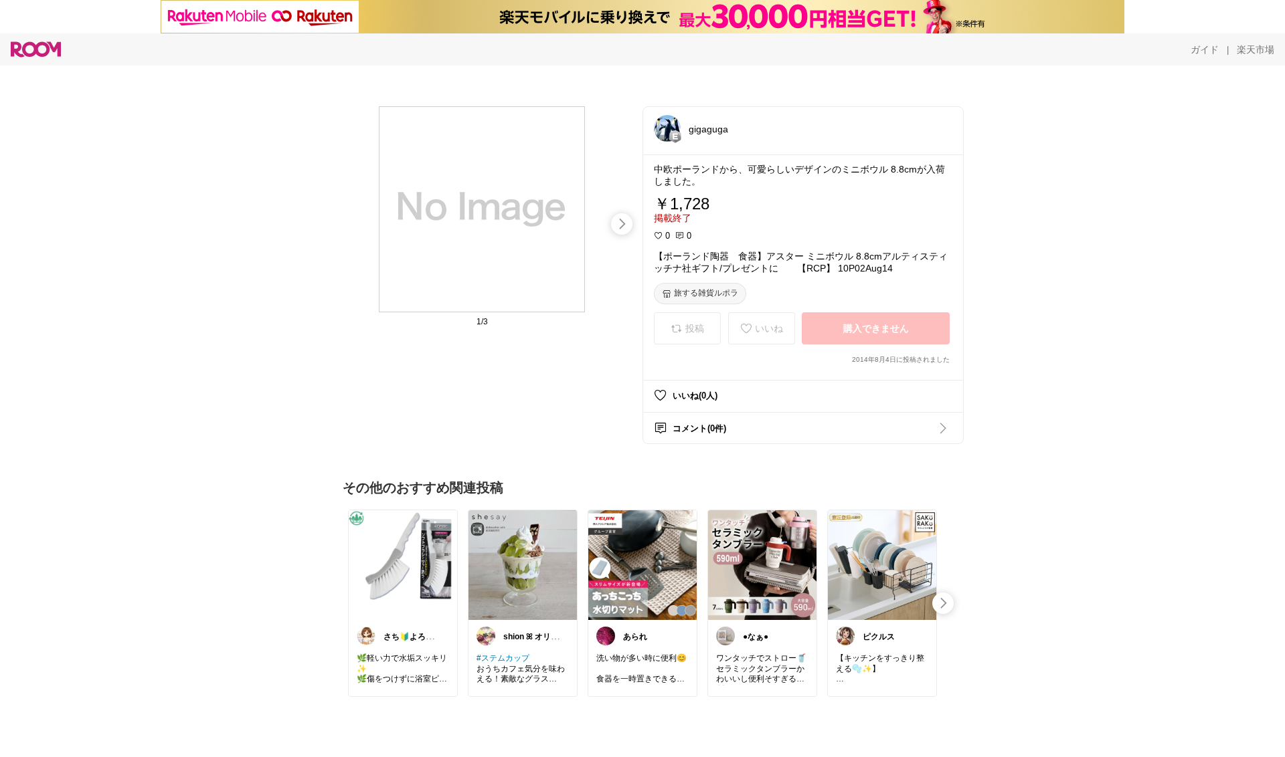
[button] (667, 128)
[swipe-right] (621, 224)
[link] (403, 564)
